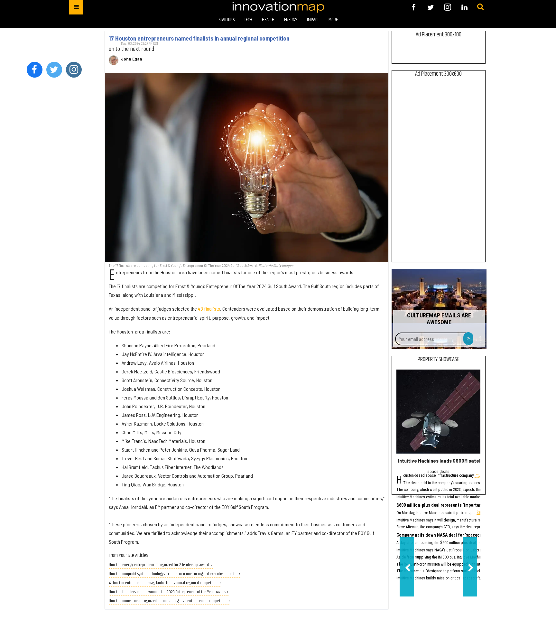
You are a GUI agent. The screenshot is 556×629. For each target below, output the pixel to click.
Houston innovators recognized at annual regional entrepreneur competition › (169, 601)
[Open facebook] (413, 7)
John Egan (131, 59)
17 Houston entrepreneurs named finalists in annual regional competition (199, 38)
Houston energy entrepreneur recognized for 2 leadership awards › (161, 565)
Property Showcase (438, 359)
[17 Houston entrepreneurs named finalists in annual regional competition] (246, 167)
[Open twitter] (430, 7)
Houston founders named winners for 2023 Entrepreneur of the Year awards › (168, 592)
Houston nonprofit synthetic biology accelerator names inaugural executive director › (174, 574)
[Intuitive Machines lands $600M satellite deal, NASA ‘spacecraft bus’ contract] (438, 412)
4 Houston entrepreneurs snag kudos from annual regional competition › (165, 583)
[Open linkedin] (464, 7)
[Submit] (480, 7)
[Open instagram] (447, 7)
